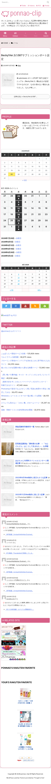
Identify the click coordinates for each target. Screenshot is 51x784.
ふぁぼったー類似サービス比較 (13, 353)
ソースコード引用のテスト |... (16, 580)
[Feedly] (44, 306)
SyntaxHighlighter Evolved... (16, 524)
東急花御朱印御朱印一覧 (24, 427)
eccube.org (10, 599)
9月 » (39, 290)
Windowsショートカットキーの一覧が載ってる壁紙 (21, 396)
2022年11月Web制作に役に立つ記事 (30, 494)
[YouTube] (25, 306)
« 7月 (11, 290)
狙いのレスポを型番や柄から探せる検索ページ (19, 368)
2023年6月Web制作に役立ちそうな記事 (31, 477)
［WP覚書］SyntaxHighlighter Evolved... (19, 534)
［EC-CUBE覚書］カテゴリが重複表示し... (19, 609)
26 (18, 284)
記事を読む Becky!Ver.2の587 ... (25, 96)
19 (18, 281)
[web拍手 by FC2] (8, 315)
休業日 (18, 238)
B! (31, 6)
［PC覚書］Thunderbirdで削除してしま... (19, 553)
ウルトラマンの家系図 (10, 357)
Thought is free (39, 778)
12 (18, 277)
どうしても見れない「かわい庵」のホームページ (20, 403)
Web (19, 65)
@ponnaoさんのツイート (11, 331)
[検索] (48, 2)
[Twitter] (6, 306)
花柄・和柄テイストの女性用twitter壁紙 (16, 410)
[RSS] (35, 306)
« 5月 (24, 180)
